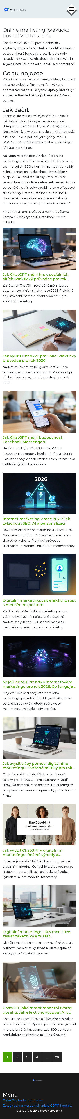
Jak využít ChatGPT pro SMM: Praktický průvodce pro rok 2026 (39, 358)
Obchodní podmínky (27, 1100)
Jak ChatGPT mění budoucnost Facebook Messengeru (32, 439)
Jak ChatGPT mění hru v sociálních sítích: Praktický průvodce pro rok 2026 (36, 276)
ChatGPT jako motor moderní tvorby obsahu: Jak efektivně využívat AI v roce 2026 (37, 1010)
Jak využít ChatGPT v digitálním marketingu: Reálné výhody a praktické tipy (33, 852)
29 (57, 1057)
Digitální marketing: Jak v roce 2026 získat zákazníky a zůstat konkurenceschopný (36, 934)
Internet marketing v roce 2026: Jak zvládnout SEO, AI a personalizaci (36, 521)
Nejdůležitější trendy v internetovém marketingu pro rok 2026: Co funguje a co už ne (39, 684)
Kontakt (66, 1105)
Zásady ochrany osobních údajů (26, 1105)
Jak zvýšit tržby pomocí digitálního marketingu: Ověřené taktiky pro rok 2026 (37, 765)
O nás (7, 1100)
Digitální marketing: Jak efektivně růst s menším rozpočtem (39, 602)
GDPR (54, 1105)
